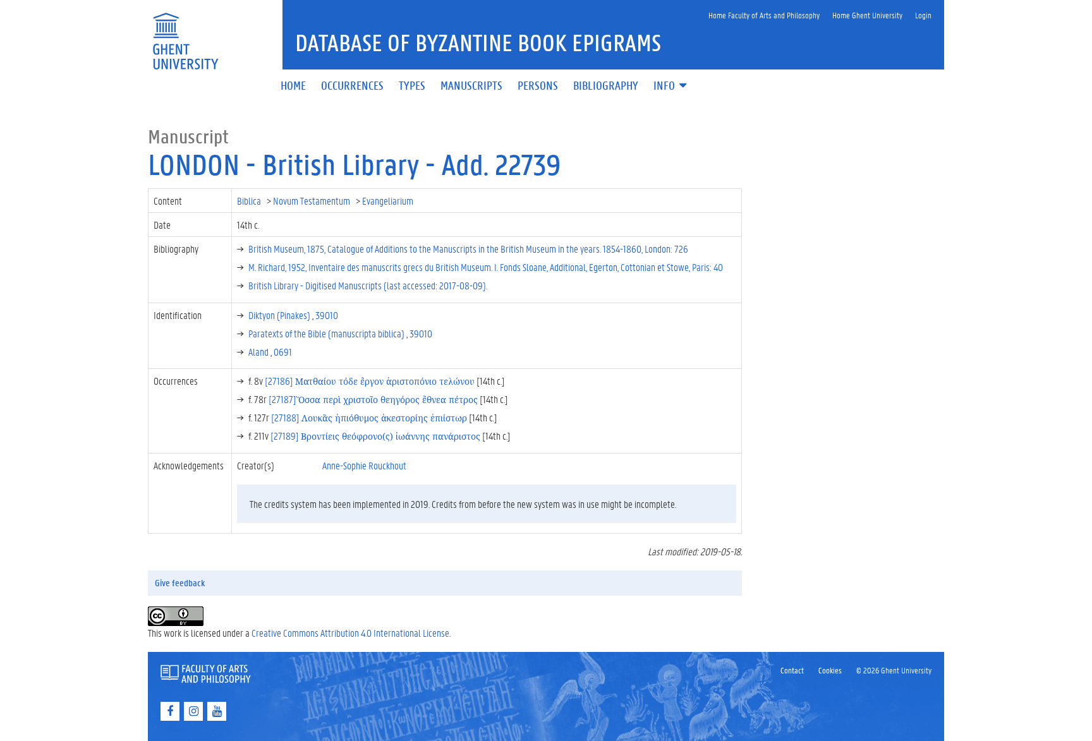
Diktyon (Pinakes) (280, 315)
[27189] (375, 435)
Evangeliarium (388, 200)
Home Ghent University (867, 14)
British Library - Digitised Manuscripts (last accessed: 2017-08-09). (367, 285)
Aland (259, 351)
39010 (326, 315)
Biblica (250, 200)
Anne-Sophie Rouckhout (364, 465)
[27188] (369, 417)
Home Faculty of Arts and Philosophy (764, 14)
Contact (792, 670)
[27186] (370, 380)
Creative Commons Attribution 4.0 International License (350, 632)
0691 (283, 351)
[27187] (373, 399)
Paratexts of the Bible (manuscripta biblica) (327, 333)
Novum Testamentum (312, 200)
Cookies (830, 670)
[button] (671, 86)
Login (923, 14)
